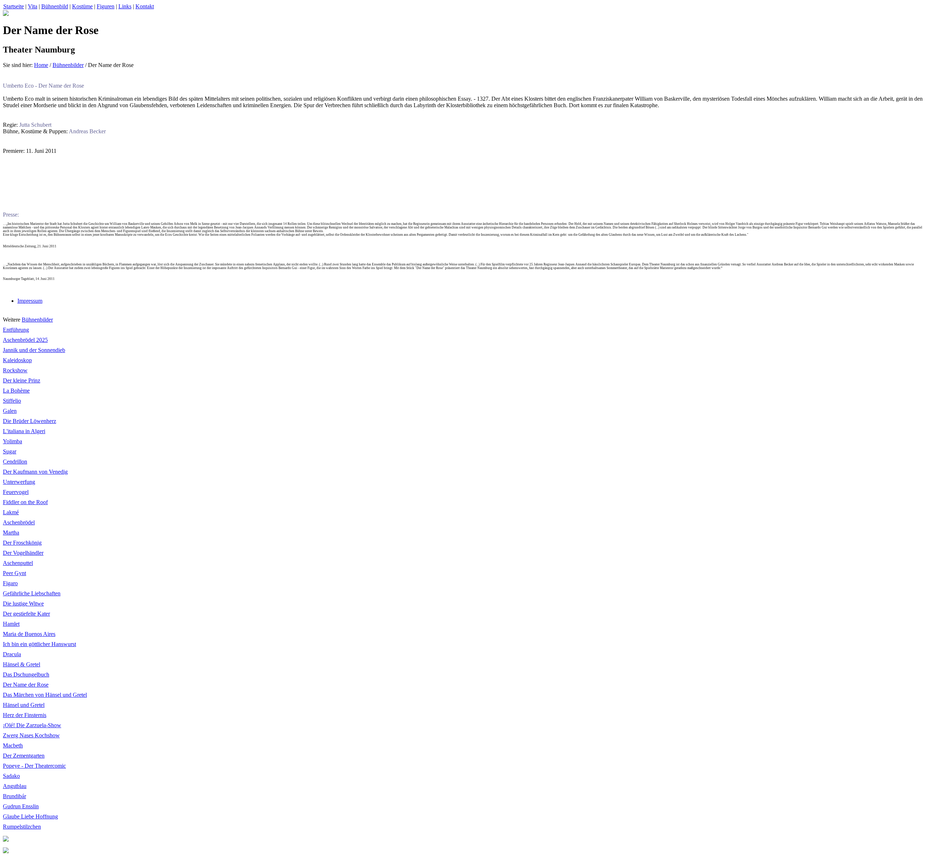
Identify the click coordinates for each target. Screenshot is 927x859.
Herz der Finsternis (24, 715)
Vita (32, 6)
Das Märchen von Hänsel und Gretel (45, 695)
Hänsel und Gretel (24, 705)
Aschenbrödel (19, 522)
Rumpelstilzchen (22, 827)
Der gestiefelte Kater (26, 614)
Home (41, 65)
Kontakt (144, 6)
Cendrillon (15, 461)
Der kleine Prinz (21, 380)
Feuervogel (16, 492)
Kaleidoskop (17, 360)
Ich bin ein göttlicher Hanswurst (39, 644)
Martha (11, 532)
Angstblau (14, 786)
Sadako (11, 776)
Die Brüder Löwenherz (29, 421)
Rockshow (15, 370)
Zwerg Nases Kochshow (31, 735)
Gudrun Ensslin (21, 806)
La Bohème (16, 390)
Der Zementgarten (24, 756)
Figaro (10, 583)
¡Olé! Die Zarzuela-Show (32, 725)
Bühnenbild (54, 6)
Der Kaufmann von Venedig (35, 472)
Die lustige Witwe (23, 603)
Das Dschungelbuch (26, 674)
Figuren (105, 6)
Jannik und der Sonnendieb (34, 350)
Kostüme (82, 6)
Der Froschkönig (22, 543)
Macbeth (13, 745)
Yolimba (12, 441)
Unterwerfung (19, 482)
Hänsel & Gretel (21, 664)
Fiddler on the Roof (25, 502)
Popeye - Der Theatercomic (34, 766)
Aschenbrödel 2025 (25, 340)
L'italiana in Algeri (24, 431)
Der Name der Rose (26, 685)
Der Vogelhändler (23, 553)
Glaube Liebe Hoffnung (30, 816)
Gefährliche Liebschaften (31, 593)
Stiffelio (12, 401)
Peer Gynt (14, 573)
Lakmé (11, 512)
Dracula (12, 654)
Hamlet (11, 624)
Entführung (16, 330)
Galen (10, 411)
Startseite (13, 6)
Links (124, 6)
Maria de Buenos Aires (29, 634)
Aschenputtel (18, 563)
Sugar (9, 451)
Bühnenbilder (68, 65)
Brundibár (14, 796)
